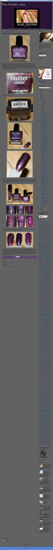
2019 (41, 91)
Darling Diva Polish (42, 275)
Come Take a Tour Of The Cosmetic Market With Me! (46, 520)
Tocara (40, 431)
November (42, 100)
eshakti (50, 288)
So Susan (43, 411)
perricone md (44, 382)
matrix (44, 351)
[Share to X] (17, 256)
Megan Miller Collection (42, 353)
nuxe (47, 373)
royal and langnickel (42, 398)
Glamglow (40, 305)
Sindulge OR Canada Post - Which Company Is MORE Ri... (45, 194)
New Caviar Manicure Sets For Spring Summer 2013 (46, 116)
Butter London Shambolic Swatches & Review (45, 166)
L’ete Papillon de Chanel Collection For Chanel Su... (45, 143)
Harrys (43, 311)
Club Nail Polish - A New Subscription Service (45, 134)
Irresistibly (49, 319)
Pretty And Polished (47, 387)
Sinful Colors (46, 407)
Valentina (46, 436)
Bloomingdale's (41, 246)
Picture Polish (41, 385)
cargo (46, 255)
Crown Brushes (41, 272)
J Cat (50, 320)
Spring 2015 (42, 416)
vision (40, 438)
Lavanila (45, 336)
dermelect (44, 278)
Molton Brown (41, 357)
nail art (47, 360)
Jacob (44, 321)
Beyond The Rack (42, 241)
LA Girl (49, 332)
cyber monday (44, 273)
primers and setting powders (46, 388)
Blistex (46, 245)
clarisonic (44, 265)
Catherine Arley (44, 256)
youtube (44, 443)
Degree (50, 276)
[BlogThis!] (16, 256)
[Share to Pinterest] (19, 256)
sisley (50, 407)
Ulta (44, 434)
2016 (41, 94)
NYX (39, 374)
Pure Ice (45, 390)
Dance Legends (42, 274)
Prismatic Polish (42, 389)
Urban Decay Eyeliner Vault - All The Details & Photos (45, 129)
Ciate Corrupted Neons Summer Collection (44, 118)
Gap (49, 301)
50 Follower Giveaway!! (47, 464)
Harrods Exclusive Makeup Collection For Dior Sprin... (45, 164)
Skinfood (47, 409)
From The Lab (45, 300)
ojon (46, 375)
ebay (46, 284)
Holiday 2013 (41, 314)
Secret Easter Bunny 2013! (45, 167)
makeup (40, 347)
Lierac (40, 338)
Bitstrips (47, 244)
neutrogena (46, 368)
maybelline (48, 352)
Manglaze (45, 348)
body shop (42, 248)
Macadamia (42, 345)
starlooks (46, 417)
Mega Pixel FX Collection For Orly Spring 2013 (45, 172)
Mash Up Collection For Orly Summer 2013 (45, 170)
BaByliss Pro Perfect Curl (45, 168)
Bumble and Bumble (48, 250)
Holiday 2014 (48, 314)
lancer (49, 333)
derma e (41, 278)
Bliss (43, 245)
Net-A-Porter (42, 368)
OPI (44, 376)
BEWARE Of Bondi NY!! (47, 512)
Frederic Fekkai (49, 298)
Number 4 (41, 373)
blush (45, 246)
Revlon (43, 394)
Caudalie (40, 258)
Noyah (45, 372)
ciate (43, 263)
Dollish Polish (45, 281)
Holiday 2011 (41, 313)
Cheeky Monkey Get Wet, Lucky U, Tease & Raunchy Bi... (45, 185)
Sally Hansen (41, 401)
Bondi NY (46, 248)
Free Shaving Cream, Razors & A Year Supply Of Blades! (46, 181)
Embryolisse (40, 288)
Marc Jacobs (41, 349)
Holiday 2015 (43, 315)
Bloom (49, 245)
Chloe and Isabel (45, 262)
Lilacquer (44, 338)
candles (43, 254)
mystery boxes (48, 359)
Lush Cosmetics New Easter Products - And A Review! (45, 190)
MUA (45, 358)
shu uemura (48, 406)
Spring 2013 (42, 415)
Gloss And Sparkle (48, 306)
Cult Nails (46, 272)
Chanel (49, 258)
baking (42, 233)
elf (49, 285)
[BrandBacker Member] (43, 457)
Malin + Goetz (41, 348)
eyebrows (49, 290)
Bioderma (44, 242)
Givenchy (47, 304)
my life (43, 359)
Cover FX (43, 271)
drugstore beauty (48, 283)
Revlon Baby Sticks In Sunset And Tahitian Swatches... (45, 125)
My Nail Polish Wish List (22, 28)
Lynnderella (45, 344)
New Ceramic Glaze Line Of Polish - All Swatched (45, 114)
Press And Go (41, 387)
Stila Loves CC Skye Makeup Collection (45, 155)
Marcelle (41, 350)
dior (48, 279)
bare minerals (47, 233)
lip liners (42, 339)
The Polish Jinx (13, 4)
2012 (41, 208)
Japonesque (49, 321)
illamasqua (43, 318)
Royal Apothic (48, 398)
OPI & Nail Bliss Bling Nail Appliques (45, 157)
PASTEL (44, 381)
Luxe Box (40, 344)
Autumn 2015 (40, 231)
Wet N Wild (43, 439)
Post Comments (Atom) (10, 262)
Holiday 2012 (47, 313)
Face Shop (46, 293)
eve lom (46, 290)
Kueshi (40, 332)
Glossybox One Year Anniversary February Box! (45, 132)
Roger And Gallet (47, 397)
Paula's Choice (48, 381)
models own (43, 356)
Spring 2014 (49, 415)
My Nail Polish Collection (12, 28)
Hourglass (47, 316)
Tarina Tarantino (48, 425)
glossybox (41, 307)
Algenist (40, 223)
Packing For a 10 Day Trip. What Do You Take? (45, 136)
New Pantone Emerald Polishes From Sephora (45, 177)
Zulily (50, 444)
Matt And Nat (48, 351)
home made (42, 316)
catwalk (49, 257)
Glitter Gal (43, 306)
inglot (43, 319)
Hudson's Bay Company (42, 317)
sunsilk (46, 423)
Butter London (46, 251)
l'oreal (43, 332)
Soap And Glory (47, 411)
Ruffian (40, 399)
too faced (49, 432)
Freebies (41, 299)
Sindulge (43, 407)
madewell (46, 345)
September (42, 103)
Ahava (49, 222)
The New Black (47, 429)
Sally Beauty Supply (46, 400)
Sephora (40, 402)
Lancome (41, 334)
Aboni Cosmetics (48, 221)
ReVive (40, 394)
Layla (48, 336)
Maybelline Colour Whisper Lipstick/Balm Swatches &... (45, 159)
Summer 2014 (46, 422)
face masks (41, 293)
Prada (49, 386)
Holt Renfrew (48, 315)
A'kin (44, 221)
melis (49, 353)
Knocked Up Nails (41, 331)
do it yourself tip (44, 280)
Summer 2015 (41, 423)
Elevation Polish (45, 285)
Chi (43, 261)
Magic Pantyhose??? (46, 494)
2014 (41, 96)
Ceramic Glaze (45, 258)
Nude (50, 372)
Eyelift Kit (42, 291)
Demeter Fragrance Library (43, 277)
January (42, 207)
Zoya (46, 444)
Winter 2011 (41, 441)
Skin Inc (45, 408)
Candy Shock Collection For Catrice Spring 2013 (45, 201)
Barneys (40, 234)
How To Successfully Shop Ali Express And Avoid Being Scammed (47, 487)
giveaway (40, 304)
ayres (42, 232)
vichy (42, 437)
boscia (50, 248)
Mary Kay (48, 350)
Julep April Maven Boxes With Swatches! (46, 145)
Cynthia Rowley (49, 273)
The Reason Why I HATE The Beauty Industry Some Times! (46, 197)
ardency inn (42, 227)
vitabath (43, 438)
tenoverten (47, 427)
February (42, 205)
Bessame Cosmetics (48, 240)
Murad (49, 358)
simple (40, 407)
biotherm (45, 243)
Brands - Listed (48, 249)
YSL (46, 443)
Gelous (43, 302)
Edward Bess (40, 285)
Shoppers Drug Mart (47, 405)
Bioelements (48, 242)
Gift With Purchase (48, 302)
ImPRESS (40, 319)
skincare (42, 409)
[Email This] (16, 256)
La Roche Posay (41, 333)
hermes (46, 312)
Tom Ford (49, 431)
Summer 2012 (43, 421)
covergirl (48, 271)
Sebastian (46, 401)
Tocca (42, 431)
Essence (41, 289)
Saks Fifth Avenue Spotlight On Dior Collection (46, 127)
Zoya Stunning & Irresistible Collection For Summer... (45, 151)
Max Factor (43, 352)
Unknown (6, 541)
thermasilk (40, 430)
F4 (49, 292)
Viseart (50, 437)
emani (49, 287)
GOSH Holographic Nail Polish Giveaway (46, 471)
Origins (40, 377)
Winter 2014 (43, 442)
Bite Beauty (42, 244)
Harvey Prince (47, 311)
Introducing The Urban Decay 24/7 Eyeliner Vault (45, 138)
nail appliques (43, 360)
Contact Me (4, 28)
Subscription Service (43, 419)
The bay (43, 428)
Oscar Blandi (48, 377)
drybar (41, 284)
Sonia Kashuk (41, 413)
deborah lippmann (43, 276)
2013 (41, 98)
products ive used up (48, 389)
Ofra (44, 375)
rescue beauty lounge (44, 393)
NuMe (44, 373)
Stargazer (43, 417)
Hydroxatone (48, 317)
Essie (46, 289)
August (42, 104)
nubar (48, 372)
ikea (39, 318)
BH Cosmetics (47, 241)
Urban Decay (41, 435)
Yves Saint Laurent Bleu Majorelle (44, 179)
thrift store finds (46, 430)
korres (49, 331)
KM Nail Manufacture (44, 330)
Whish (42, 440)
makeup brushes (46, 347)
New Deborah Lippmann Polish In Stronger (45, 153)
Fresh (40, 300)
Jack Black (41, 321)
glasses (45, 305)
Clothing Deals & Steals (44, 266)
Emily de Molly (45, 288)
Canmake (43, 255)
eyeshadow (41, 292)
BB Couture (44, 236)
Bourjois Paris (42, 249)
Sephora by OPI (47, 402)
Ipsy (46, 319)
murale (40, 359)
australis (45, 228)
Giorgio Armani (42, 303)
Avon (39, 232)
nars (48, 366)
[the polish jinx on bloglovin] (42, 55)
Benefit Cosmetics (46, 239)
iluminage (48, 318)
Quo (49, 390)
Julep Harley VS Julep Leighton (46, 202)
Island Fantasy (42, 320)
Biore (39, 243)
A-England (40, 221)
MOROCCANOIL (41, 358)
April (42, 109)
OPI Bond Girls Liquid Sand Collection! (45, 199)
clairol (49, 264)
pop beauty (45, 386)
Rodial (43, 397)
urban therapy (42, 436)
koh (45, 331)
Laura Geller (45, 335)
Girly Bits (48, 303)
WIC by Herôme (47, 440)
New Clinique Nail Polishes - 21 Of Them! (46, 192)
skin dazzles (41, 408)
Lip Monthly (46, 339)
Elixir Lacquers (44, 286)
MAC (50, 344)
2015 (40, 95)
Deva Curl (41, 279)
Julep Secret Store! (44, 204)
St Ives (48, 416)
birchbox (49, 243)
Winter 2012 (46, 441)
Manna (49, 348)
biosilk (42, 243)
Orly (43, 377)
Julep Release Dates (43, 28)
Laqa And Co (46, 334)
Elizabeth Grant (44, 287)
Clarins (40, 265)
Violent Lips (46, 437)
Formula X (49, 296)
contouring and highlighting (44, 269)
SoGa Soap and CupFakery (46, 412)
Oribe (49, 376)
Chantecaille (43, 259)
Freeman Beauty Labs (47, 299)
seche (49, 401)
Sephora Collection (42, 403)
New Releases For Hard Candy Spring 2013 (45, 188)
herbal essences (41, 312)
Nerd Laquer (46, 367)
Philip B (49, 383)
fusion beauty (45, 301)
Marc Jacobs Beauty (47, 349)
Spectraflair (43, 414)
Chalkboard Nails (43, 130)
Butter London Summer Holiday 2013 (44, 161)
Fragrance (40, 298)
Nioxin (41, 370)
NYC (49, 373)
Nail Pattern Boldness (44, 361)
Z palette (43, 444)
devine (45, 279)
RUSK (43, 399)
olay (48, 375)
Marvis (45, 350)
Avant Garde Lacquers (47, 231)
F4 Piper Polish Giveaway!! (45, 501)
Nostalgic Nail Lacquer (45, 371)
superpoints (41, 424)
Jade (46, 321)
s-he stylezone (47, 399)
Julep (44, 326)
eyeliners (47, 291)
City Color (44, 264)
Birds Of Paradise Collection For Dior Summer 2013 (45, 141)
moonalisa (46, 357)
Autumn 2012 (44, 229)
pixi (46, 385)
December (42, 99)
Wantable (47, 438)
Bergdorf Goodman (41, 240)
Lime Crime (47, 338)
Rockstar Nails (45, 395)
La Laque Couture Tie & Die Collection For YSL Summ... (45, 149)
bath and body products (46, 234)
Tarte (41, 426)
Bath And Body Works (45, 235)
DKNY (39, 280)
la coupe (46, 332)
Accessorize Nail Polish (42, 222)
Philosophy (42, 384)
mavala (40, 352)
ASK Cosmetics (47, 227)
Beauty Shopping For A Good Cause (47, 506)
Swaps (46, 424)
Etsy (43, 290)
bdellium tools (49, 236)
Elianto (40, 286)
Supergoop (49, 423)
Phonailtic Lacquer (47, 384)
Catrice (44, 257)
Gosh (46, 307)
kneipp (49, 330)
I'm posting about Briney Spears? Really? (45, 121)
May (41, 108)
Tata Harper (45, 426)
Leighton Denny (48, 337)
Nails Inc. (44, 365)
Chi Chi (46, 261)
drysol (44, 284)
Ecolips (49, 284)
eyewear (47, 292)
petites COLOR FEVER (44, 383)
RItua (49, 394)
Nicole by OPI (49, 369)
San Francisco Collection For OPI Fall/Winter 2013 (45, 147)
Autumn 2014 (46, 230)
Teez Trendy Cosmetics (42, 427)
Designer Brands (48, 278)
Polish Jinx (6, 540)
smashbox (44, 410)
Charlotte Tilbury (44, 260)
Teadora (49, 426)
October (42, 101)
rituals (40, 395)
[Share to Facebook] (18, 256)
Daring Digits (47, 274)
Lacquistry (45, 333)
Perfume (40, 382)
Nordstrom (44, 370)
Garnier (40, 302)
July (41, 105)
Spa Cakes (45, 413)
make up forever (46, 346)
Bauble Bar (40, 236)
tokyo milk (45, 431)
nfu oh (44, 369)
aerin (46, 222)
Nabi (39, 360)
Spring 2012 (48, 414)
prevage (40, 388)
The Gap (47, 428)
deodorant (49, 277)
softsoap (40, 412)
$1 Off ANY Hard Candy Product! (44, 112)
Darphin (48, 275)
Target (43, 425)
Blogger (29, 544)
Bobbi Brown (49, 247)
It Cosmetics (46, 320)
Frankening (44, 298)
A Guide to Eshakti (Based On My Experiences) (46, 479)
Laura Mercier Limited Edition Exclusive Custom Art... (46, 123)
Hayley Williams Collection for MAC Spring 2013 (46, 174)
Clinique (49, 265)
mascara (40, 351)
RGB (46, 394)
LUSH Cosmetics (42, 343)
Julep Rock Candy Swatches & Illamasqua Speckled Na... (45, 183)
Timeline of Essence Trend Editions (33, 28)
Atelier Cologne (41, 228)
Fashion (45, 294)
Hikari (49, 312)
